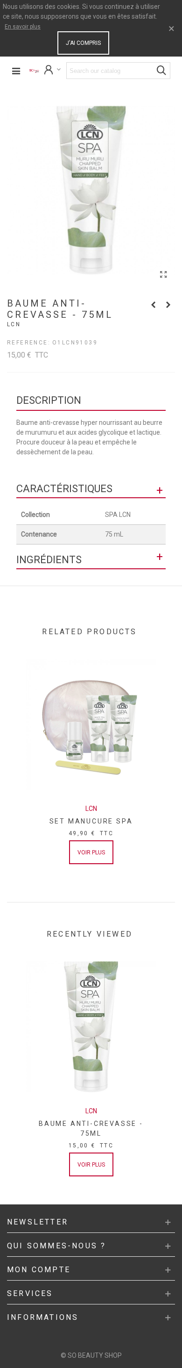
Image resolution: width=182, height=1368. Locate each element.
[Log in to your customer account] (53, 70)
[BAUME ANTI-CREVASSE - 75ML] (163, 275)
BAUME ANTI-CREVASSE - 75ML (91, 1128)
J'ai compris (83, 43)
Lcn (14, 324)
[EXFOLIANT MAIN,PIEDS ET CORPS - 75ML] (168, 305)
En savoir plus (23, 26)
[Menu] (16, 70)
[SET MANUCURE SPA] (91, 724)
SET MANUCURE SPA (91, 821)
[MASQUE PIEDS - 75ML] (153, 305)
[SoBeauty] (34, 71)
